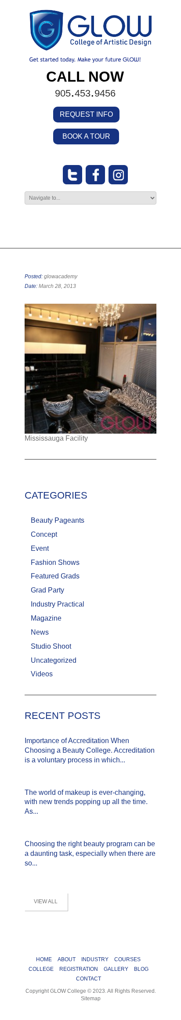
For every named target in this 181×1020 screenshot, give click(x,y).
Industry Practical (57, 604)
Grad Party (47, 590)
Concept (44, 534)
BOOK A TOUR (86, 136)
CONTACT (88, 979)
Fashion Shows (55, 562)
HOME (44, 959)
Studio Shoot (51, 646)
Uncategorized (53, 660)
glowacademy (60, 276)
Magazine (46, 618)
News (40, 632)
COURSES (127, 959)
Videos (42, 674)
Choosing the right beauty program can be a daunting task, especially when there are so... (90, 853)
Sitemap (91, 998)
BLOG (141, 969)
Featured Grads (55, 576)
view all (46, 901)
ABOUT (67, 959)
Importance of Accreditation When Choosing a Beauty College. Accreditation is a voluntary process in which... (90, 750)
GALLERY (116, 969)
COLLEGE (41, 969)
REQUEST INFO (86, 114)
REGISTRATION (78, 969)
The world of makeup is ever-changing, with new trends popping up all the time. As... (86, 802)
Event (40, 548)
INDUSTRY (95, 959)
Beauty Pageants (57, 520)
